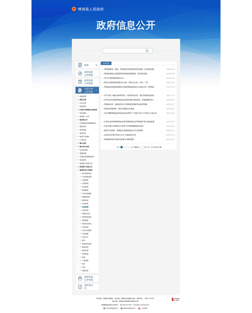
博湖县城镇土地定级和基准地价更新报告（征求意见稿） (126, 74)
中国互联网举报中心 (112, 308)
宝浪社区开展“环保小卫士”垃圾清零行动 (120, 135)
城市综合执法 (87, 224)
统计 (83, 264)
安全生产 (85, 237)
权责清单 (83, 106)
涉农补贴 (85, 227)
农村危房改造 (87, 217)
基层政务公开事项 (86, 170)
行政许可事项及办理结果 (88, 110)
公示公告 (83, 103)
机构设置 (83, 96)
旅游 (83, 257)
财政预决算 (86, 197)
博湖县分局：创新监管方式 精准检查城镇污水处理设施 (125, 104)
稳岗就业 (85, 200)
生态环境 (85, 210)
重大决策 (83, 143)
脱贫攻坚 (85, 270)
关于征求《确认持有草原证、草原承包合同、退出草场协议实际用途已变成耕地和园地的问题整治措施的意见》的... (130, 95)
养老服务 (85, 190)
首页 (118, 147)
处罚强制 (83, 113)
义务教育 (85, 180)
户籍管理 (85, 183)
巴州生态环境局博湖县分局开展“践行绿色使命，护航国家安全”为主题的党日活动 (130, 100)
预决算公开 (84, 120)
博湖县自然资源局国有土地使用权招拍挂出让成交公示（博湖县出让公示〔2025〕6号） (130, 87)
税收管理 (85, 247)
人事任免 (83, 140)
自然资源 (85, 207)
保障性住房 (86, 213)
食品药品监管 (87, 244)
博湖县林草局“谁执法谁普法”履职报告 (119, 139)
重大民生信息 (84, 146)
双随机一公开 (84, 116)
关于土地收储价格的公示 (114, 78)
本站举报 (144, 308)
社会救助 (85, 187)
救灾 (83, 240)
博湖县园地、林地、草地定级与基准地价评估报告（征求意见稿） (130, 69)
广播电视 (85, 260)
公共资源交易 (87, 177)
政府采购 (83, 130)
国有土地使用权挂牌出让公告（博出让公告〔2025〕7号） (126, 82)
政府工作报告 (84, 136)
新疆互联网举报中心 (129, 308)
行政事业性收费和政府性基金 (88, 123)
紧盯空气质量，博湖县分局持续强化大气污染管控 (123, 130)
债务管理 (83, 126)
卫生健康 (85, 234)
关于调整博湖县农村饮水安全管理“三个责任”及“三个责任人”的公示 (130, 113)
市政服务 (85, 220)
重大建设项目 (87, 173)
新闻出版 (85, 250)
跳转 (148, 147)
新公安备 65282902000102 (141, 305)
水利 (83, 267)
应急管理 (83, 160)
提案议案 (83, 153)
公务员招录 (84, 150)
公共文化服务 (87, 230)
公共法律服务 (87, 193)
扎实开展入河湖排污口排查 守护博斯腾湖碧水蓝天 (124, 126)
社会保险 (85, 203)
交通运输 (85, 254)
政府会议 (83, 133)
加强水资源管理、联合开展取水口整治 (119, 109)
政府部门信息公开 (86, 163)
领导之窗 (83, 100)
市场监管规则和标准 (87, 156)
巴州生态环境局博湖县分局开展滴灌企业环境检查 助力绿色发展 (129, 122)
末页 (132, 147)
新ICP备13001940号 (126, 305)
